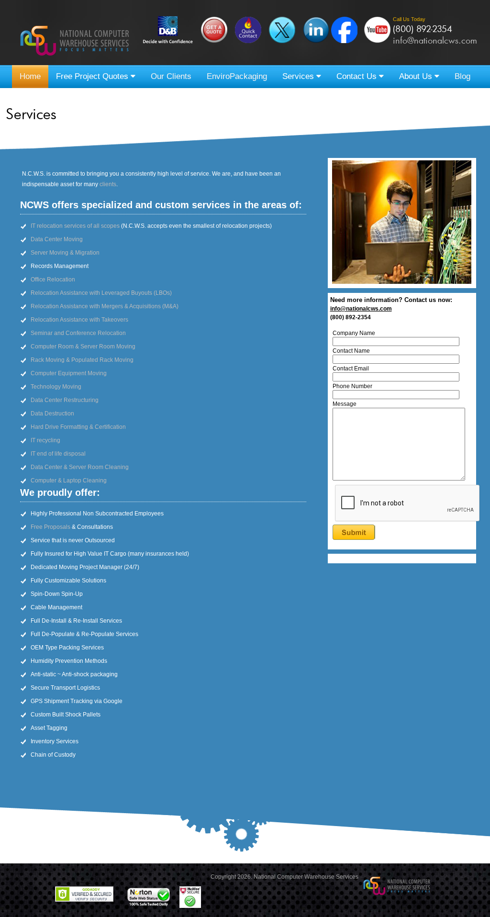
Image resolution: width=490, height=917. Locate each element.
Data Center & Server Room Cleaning (80, 467)
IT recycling (45, 440)
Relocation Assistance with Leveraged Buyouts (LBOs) (101, 293)
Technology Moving (56, 386)
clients (108, 184)
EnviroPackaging (237, 76)
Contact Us (357, 76)
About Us (416, 76)
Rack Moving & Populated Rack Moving (82, 360)
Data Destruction (52, 413)
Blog (462, 76)
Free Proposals (50, 527)
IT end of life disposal (58, 453)
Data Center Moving (57, 239)
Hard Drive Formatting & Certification (78, 427)
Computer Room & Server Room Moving (83, 346)
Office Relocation (53, 279)
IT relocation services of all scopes (75, 226)
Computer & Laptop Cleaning (69, 480)
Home (30, 76)
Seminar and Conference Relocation (78, 333)
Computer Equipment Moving (69, 373)
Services (299, 76)
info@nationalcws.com (435, 40)
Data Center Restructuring (65, 400)
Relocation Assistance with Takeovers (79, 319)
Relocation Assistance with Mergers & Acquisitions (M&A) (104, 306)
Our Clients (171, 76)
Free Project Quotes (93, 76)
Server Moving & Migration (65, 252)
